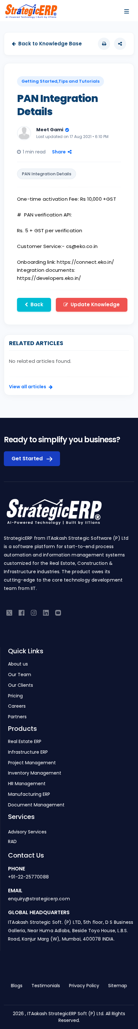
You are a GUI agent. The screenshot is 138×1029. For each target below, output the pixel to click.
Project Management (32, 763)
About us (18, 664)
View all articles (27, 386)
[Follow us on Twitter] (9, 612)
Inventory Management (34, 773)
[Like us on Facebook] (21, 612)
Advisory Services (27, 832)
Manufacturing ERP (29, 794)
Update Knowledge (95, 304)
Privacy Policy (84, 985)
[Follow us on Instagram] (33, 612)
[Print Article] (104, 44)
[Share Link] (120, 44)
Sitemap (117, 985)
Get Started (28, 458)
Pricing (15, 696)
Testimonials (45, 985)
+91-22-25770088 (28, 877)
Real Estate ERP (24, 741)
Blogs (16, 985)
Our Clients (20, 685)
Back (36, 304)
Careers (17, 706)
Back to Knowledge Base (50, 43)
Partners (17, 717)
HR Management (27, 783)
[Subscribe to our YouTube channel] (58, 612)
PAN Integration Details (46, 174)
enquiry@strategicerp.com (39, 899)
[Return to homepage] (54, 515)
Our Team (19, 674)
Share (59, 152)
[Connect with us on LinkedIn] (45, 612)
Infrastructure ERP (28, 752)
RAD (12, 841)
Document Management (36, 805)
